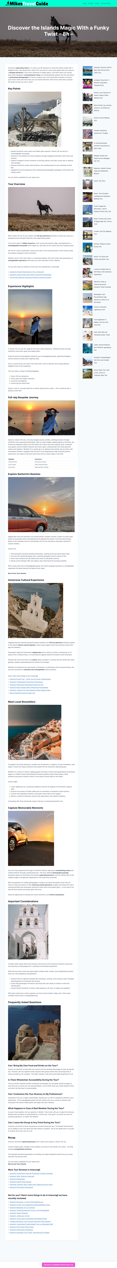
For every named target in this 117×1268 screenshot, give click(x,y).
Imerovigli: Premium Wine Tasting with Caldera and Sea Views (31, 1184)
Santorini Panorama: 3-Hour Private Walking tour (26, 1202)
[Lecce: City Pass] (87, 184)
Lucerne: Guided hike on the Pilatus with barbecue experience (103, 271)
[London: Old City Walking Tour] (87, 235)
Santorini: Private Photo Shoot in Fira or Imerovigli (27, 272)
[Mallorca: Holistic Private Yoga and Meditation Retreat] (87, 172)
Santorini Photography (17, 1179)
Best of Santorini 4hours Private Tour (22, 693)
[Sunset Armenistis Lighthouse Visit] (87, 310)
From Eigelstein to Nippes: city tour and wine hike (101, 322)
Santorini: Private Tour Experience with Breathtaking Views (30, 1205)
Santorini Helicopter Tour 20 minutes (22, 1207)
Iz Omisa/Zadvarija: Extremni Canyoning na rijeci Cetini (102, 145)
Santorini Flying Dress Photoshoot (21, 1187)
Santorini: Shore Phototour (19, 1213)
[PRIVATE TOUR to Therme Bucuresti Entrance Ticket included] (87, 285)
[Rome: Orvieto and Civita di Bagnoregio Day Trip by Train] (87, 222)
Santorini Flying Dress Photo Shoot (22, 1227)
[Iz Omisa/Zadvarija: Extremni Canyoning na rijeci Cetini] (87, 147)
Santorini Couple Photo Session (20, 1182)
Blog (84, 3)
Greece (52, 38)
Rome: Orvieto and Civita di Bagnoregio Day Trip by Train (103, 221)
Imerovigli (59, 38)
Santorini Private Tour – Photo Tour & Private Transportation (30, 679)
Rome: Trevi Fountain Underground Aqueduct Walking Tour (102, 196)
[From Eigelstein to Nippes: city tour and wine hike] (87, 323)
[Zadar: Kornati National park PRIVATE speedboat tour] (87, 348)
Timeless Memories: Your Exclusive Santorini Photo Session (30, 1221)
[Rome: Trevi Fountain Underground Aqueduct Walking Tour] (87, 197)
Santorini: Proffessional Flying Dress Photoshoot (26, 682)
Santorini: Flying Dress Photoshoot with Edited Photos (28, 1219)
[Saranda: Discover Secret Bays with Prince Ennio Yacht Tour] (87, 71)
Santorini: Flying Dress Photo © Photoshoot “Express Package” (31, 1173)
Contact (90, 3)
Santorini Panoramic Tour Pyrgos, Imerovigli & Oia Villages (30, 1232)
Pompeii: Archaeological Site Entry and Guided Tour (102, 360)
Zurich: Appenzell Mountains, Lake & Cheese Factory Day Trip (102, 208)
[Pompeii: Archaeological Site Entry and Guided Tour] (87, 361)
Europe (47, 38)
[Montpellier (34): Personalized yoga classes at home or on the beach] (87, 298)
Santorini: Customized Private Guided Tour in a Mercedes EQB (31, 1224)
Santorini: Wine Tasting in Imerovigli (22, 1176)
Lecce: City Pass (99, 181)
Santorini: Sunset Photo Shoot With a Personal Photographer (30, 275)
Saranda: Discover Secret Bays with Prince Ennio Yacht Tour (102, 70)
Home (97, 3)
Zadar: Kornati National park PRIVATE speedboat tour (102, 347)
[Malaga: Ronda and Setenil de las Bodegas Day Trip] (87, 159)
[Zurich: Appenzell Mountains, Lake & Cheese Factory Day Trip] (87, 210)
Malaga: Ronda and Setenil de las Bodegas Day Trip (102, 158)
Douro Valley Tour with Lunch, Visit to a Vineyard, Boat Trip (101, 372)
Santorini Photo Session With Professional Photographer (29, 687)
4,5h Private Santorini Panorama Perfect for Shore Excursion (30, 277)
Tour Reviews (68, 38)
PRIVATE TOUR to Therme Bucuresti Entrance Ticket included (102, 284)
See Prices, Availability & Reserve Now (57, 1265)
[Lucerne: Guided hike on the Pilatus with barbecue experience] (87, 273)
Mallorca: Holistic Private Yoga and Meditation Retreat (102, 170)
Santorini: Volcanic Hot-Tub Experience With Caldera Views (30, 690)
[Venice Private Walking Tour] (87, 121)
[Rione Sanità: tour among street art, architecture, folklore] (87, 109)
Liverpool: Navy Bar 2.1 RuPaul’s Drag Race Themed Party (102, 82)
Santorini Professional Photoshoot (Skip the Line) (26, 685)
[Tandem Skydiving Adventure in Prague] (87, 134)
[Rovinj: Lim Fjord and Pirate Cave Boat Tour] (87, 260)
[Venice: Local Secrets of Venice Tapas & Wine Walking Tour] (87, 96)
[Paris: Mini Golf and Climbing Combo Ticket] (87, 336)
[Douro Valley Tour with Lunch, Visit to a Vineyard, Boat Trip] (87, 373)
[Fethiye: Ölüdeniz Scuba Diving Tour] (87, 247)
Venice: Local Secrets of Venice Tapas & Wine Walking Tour (102, 95)
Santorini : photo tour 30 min (19, 1216)
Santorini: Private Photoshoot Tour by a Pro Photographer (29, 1210)
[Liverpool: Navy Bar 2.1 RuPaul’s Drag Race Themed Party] (87, 84)
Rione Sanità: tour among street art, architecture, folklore (102, 107)
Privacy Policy (106, 3)
